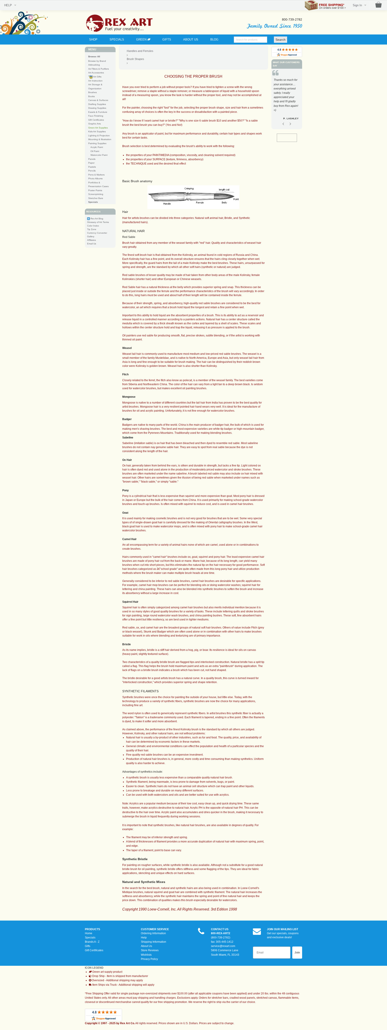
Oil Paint (94, 151)
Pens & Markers (96, 174)
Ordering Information (153, 933)
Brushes (92, 92)
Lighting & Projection (99, 135)
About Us (146, 946)
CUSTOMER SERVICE (155, 929)
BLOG (214, 39)
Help (144, 937)
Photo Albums (95, 178)
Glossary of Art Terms (98, 222)
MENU (92, 49)
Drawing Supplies (97, 108)
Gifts (87, 946)
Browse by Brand (97, 61)
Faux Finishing (95, 116)
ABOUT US (190, 39)
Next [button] (290, 119)
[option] (286, 98)
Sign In (357, 5)
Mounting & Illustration (99, 139)
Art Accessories (96, 72)
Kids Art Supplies (97, 131)
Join (297, 952)
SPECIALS (117, 39)
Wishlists (146, 954)
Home (88, 933)
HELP (8, 5)
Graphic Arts (94, 123)
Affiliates (91, 240)
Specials (90, 937)
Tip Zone (91, 229)
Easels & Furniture (97, 112)
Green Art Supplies (98, 127)
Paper (91, 163)
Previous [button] (283, 119)
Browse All (94, 56)
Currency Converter (97, 233)
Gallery (90, 236)
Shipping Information (153, 941)
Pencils (92, 170)
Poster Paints (95, 190)
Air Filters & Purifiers (98, 69)
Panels (91, 159)
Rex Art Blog (96, 218)
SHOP (93, 39)
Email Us (91, 243)
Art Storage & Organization (95, 86)
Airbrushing (94, 65)
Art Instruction (95, 80)
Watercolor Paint (99, 155)
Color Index (93, 225)
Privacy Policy (149, 959)
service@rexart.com (223, 946)
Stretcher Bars (95, 198)
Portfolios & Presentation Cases (98, 184)
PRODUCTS (92, 929)
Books (91, 96)
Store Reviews (150, 950)
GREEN (141, 39)
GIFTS (166, 39)
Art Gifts (97, 76)
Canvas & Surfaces (98, 100)
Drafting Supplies (97, 104)
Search (280, 39)
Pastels (92, 167)
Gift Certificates (96, 120)
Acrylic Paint (96, 147)
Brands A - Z (92, 941)
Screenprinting (95, 194)
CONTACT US (219, 929)
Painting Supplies (97, 143)
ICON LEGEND (94, 967)
